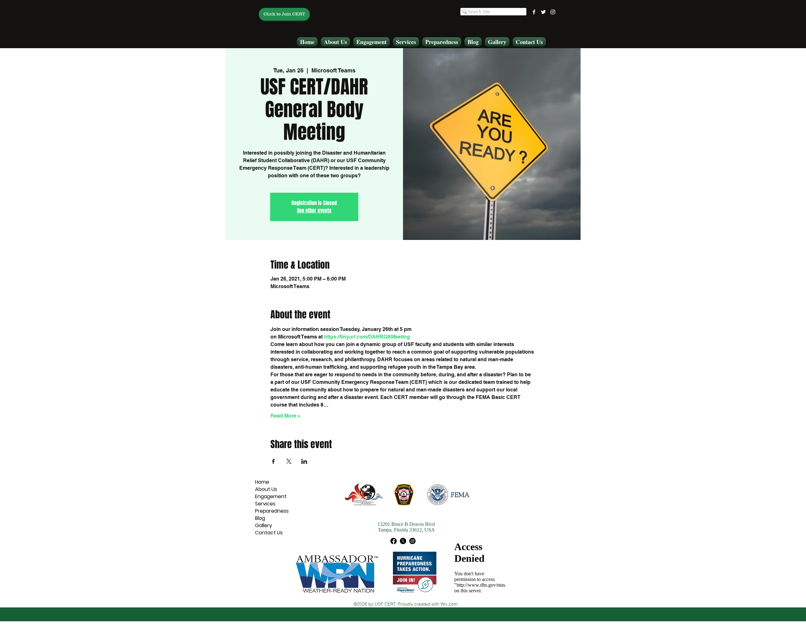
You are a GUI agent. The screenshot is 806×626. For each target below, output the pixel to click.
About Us (266, 489)
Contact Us (269, 532)
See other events (314, 210)
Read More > (285, 416)
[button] (335, 42)
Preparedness (272, 511)
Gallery (263, 525)
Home (262, 482)
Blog (260, 518)
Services (265, 503)
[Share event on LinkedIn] (304, 461)
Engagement (271, 496)
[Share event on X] (289, 461)
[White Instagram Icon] (553, 12)
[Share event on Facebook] (273, 461)
